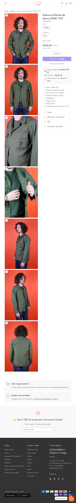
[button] (6, 3)
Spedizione (8, 463)
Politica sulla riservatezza (12, 473)
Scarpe (29, 469)
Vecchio (12, 11)
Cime (28, 466)
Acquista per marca (32, 473)
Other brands (47, 21)
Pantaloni (29, 463)
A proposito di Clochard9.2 (13, 456)
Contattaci (7, 459)
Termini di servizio (10, 469)
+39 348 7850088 (57, 466)
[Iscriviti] (53, 429)
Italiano (24, 495)
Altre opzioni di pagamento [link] (57, 63)
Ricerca (7, 453)
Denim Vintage (31, 453)
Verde (46, 27)
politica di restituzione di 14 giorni (46, 399)
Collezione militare (32, 449)
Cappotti (29, 459)
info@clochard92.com (56, 468)
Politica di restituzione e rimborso (14, 466)
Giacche (29, 456)
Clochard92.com (63, 498)
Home (6, 11)
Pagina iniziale (9, 449)
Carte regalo (30, 476)
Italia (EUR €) (11, 495)
